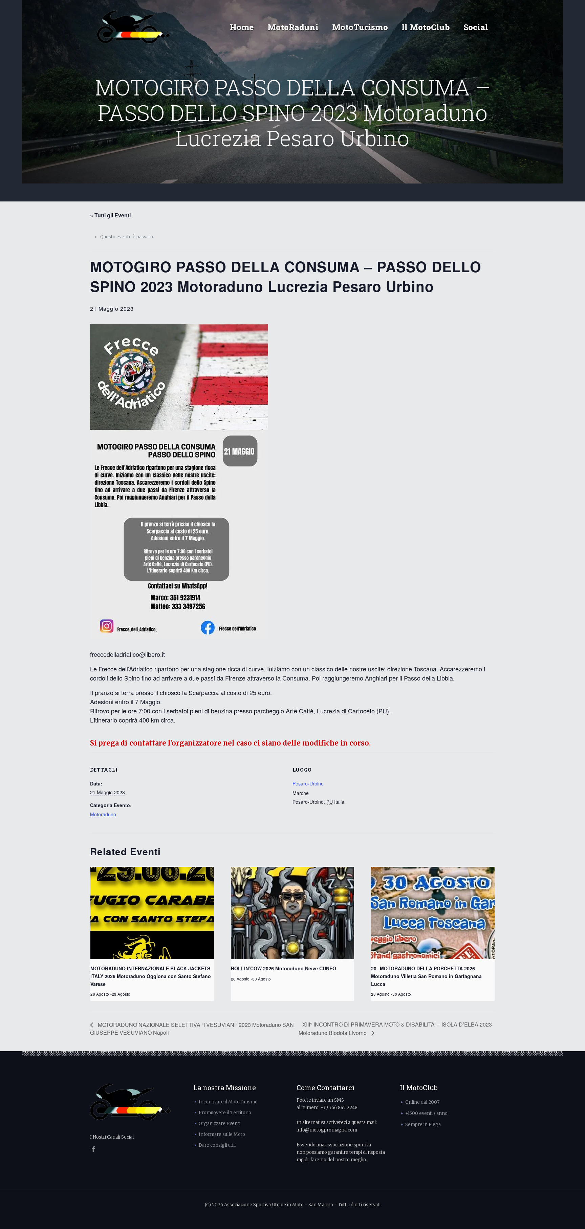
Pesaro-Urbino (308, 783)
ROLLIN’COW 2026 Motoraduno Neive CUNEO (283, 968)
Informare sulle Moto (222, 1134)
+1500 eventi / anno (426, 1113)
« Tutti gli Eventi (110, 215)
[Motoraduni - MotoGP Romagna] (133, 27)
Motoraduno (103, 814)
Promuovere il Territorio (225, 1113)
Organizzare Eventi (219, 1123)
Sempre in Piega (423, 1124)
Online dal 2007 (422, 1102)
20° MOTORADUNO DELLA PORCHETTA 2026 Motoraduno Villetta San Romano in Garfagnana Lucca (426, 976)
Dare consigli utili (217, 1145)
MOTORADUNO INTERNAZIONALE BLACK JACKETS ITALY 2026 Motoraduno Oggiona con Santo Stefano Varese (150, 976)
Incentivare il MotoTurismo (228, 1102)
